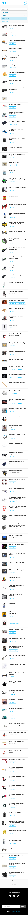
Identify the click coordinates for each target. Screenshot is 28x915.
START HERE (4, 901)
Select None (5, 18)
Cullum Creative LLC (16, 911)
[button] (25, 3)
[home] (3, 2)
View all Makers (5, 21)
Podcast (20, 901)
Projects (12, 901)
